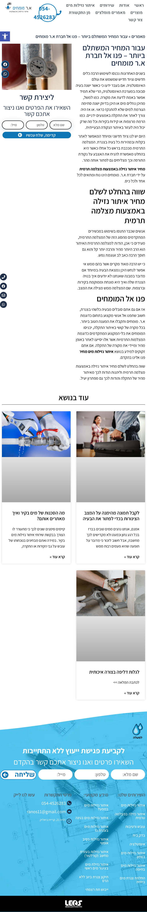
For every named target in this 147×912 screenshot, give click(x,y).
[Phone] (3, 277)
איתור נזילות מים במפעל (96, 807)
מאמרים (138, 36)
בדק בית (139, 835)
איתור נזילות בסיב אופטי (95, 841)
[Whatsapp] (5, 74)
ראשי (139, 5)
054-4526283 (54, 803)
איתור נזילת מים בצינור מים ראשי (96, 866)
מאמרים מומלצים (110, 13)
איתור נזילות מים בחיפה (133, 867)
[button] (5, 36)
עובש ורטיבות (135, 826)
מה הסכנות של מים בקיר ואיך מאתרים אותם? (38, 516)
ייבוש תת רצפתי (96, 889)
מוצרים (136, 13)
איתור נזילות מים (80, 5)
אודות (124, 5)
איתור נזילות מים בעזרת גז (96, 828)
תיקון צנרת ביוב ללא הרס (93, 878)
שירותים (107, 5)
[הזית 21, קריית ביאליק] (69, 821)
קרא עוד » (131, 556)
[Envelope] (3, 295)
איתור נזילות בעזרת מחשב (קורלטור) (94, 853)
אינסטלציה (137, 844)
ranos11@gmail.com (46, 811)
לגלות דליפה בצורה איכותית (114, 672)
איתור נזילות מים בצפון (133, 854)
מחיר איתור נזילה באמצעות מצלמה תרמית (112, 168)
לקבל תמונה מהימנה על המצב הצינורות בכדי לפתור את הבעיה (111, 516)
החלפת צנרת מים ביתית (132, 880)
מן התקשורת (79, 13)
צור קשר (135, 20)
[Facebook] (5, 64)
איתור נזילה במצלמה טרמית (130, 815)
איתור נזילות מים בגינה (91, 817)
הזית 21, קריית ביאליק (52, 820)
